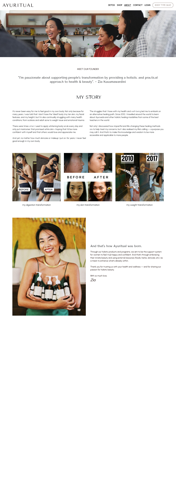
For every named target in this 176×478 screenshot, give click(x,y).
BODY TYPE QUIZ (163, 5)
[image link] (18, 5)
